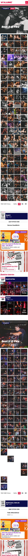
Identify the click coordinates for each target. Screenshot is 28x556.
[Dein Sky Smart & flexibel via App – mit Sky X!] (14, 240)
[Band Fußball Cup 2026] (14, 261)
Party (12, 8)
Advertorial (23, 232)
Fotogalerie (6, 8)
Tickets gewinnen (9, 269)
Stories (17, 232)
